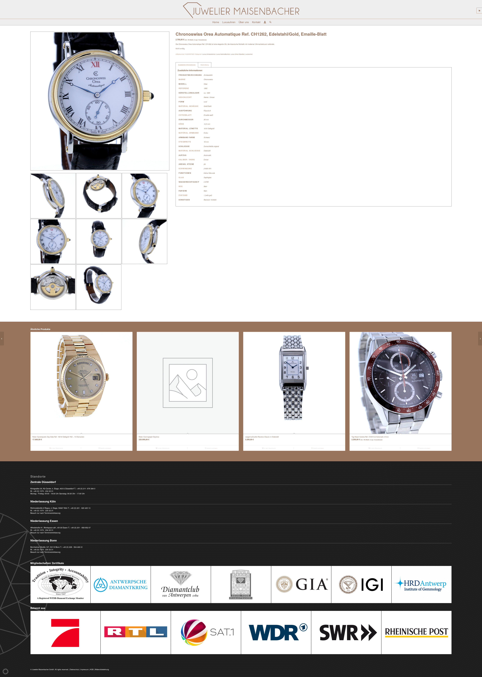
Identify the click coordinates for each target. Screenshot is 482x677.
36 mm (206, 119)
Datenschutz (74, 669)
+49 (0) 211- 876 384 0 (86, 488)
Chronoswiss (208, 79)
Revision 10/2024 (210, 200)
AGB (92, 669)
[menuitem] (216, 22)
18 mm (206, 142)
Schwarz (207, 137)
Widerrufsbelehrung (102, 669)
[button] (5, 671)
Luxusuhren (249, 54)
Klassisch (207, 110)
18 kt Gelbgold (209, 128)
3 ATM (206, 182)
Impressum (84, 669)
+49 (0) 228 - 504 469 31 (73, 547)
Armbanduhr (208, 75)
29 (204, 164)
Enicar (206, 159)
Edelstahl (207, 150)
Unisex (212, 97)
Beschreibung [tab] (205, 65)
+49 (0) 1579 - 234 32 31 (43, 491)
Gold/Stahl (207, 106)
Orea (205, 84)
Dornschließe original (211, 146)
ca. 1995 (207, 93)
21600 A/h (207, 168)
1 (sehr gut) (208, 195)
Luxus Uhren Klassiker (238, 54)
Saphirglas (207, 177)
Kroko (206, 133)
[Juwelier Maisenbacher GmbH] (241, 10)
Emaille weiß (208, 115)
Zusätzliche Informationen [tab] (187, 65)
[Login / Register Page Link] (265, 22)
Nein (205, 186)
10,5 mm (207, 124)
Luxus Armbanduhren (209, 54)
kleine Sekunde (209, 173)
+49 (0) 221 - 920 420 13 (80, 508)
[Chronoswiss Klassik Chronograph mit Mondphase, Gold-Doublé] (480, 338)
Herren (206, 97)
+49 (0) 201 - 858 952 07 (81, 527)
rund (205, 102)
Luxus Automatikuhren (223, 54)
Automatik (207, 155)
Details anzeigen (105, 448)
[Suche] (269, 22)
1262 (205, 88)
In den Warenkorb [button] (57, 448)
